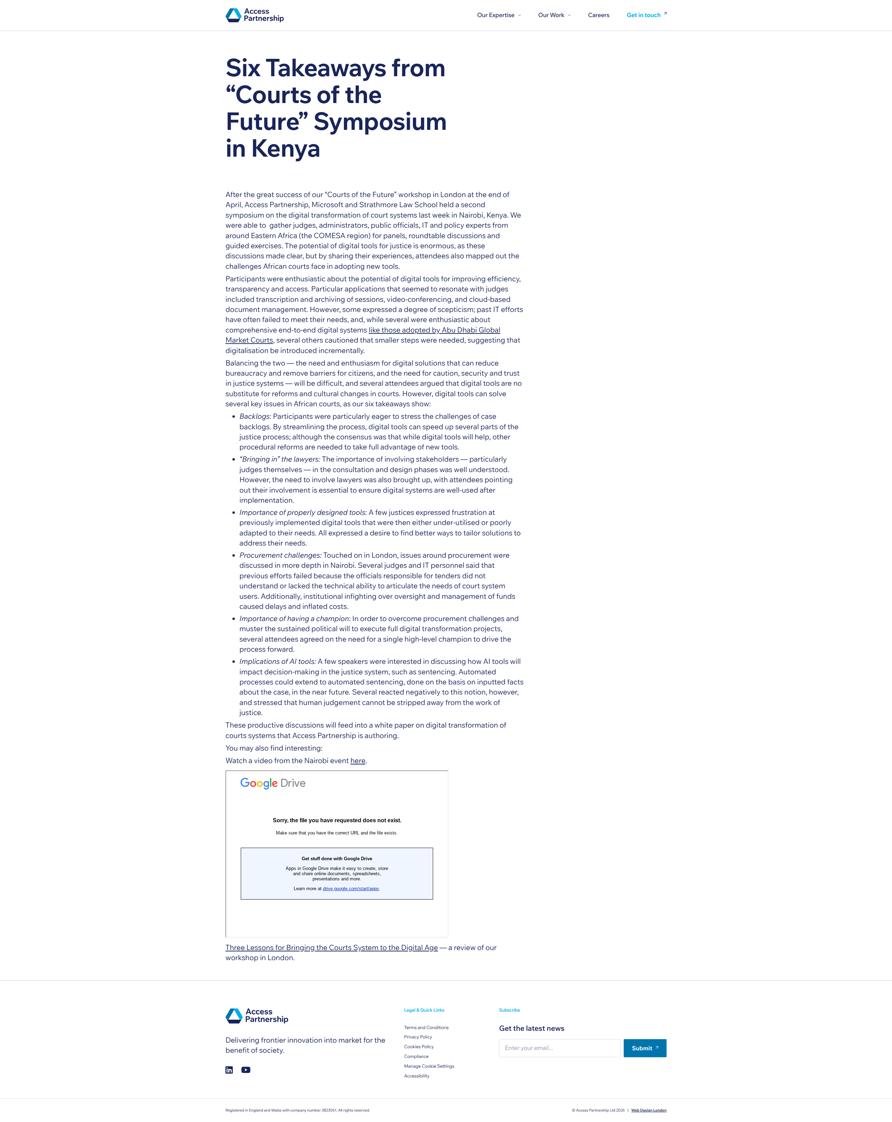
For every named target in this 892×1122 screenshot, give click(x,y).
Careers (598, 15)
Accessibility (417, 1076)
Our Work (551, 15)
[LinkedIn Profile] (229, 1070)
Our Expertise (495, 15)
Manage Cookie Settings (429, 1066)
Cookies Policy (419, 1047)
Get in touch (644, 15)
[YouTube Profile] (246, 1070)
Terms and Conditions (426, 1027)
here (358, 760)
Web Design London (649, 1110)
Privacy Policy (418, 1037)
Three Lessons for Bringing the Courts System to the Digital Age (331, 947)
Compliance (416, 1056)
